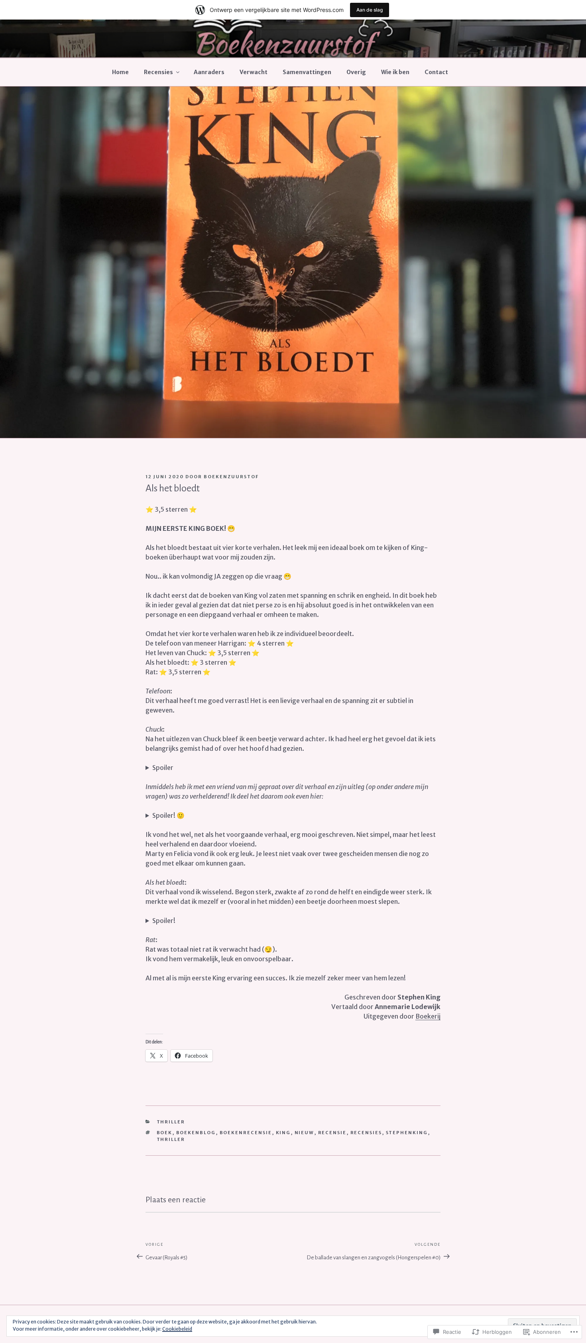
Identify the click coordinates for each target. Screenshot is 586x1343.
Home (120, 72)
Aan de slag (369, 10)
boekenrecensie (246, 1132)
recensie (332, 1132)
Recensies (158, 72)
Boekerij (427, 1016)
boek (165, 1132)
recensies (366, 1132)
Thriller (171, 1122)
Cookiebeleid (177, 1329)
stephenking (407, 1132)
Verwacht (253, 72)
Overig (356, 72)
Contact (436, 72)
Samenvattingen (307, 72)
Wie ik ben (395, 72)
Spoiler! (163, 921)
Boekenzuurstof (231, 476)
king (283, 1132)
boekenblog (196, 1132)
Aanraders (209, 72)
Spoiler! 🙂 (168, 815)
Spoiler (162, 768)
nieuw (305, 1132)
